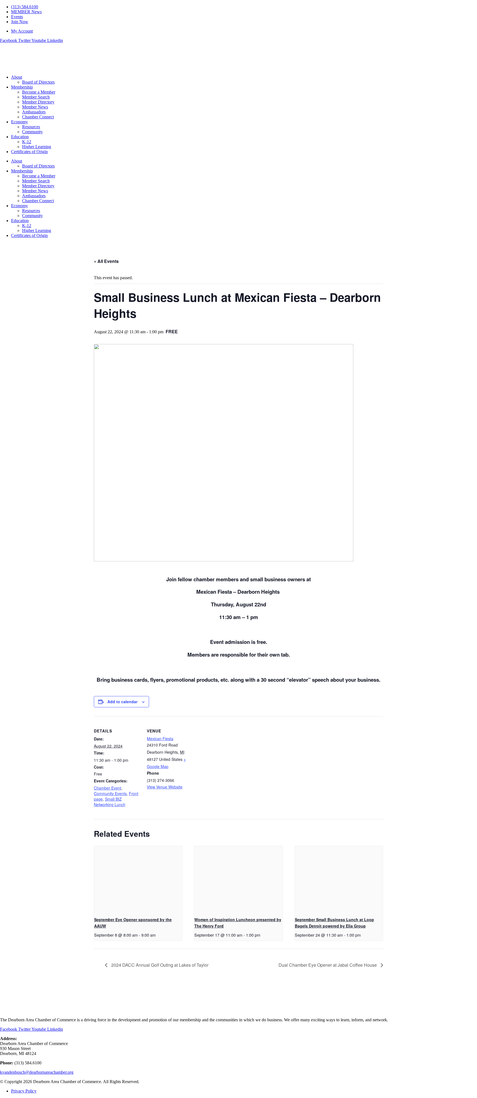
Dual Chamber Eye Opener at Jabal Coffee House (328, 965)
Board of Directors (38, 82)
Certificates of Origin (29, 151)
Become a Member (38, 92)
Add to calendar (122, 701)
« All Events (106, 261)
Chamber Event (107, 788)
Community (32, 131)
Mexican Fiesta (160, 738)
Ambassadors (34, 112)
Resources (31, 126)
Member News (35, 107)
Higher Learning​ (36, 146)
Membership (22, 87)
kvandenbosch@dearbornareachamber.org (36, 1072)
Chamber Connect (38, 116)
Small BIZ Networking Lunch (109, 801)
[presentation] (138, 879)
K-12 (26, 141)
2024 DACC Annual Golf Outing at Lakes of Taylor (159, 965)
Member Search (36, 97)
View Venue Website (164, 787)
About (16, 77)
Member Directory (38, 102)
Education (20, 136)
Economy (19, 121)
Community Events (110, 793)
